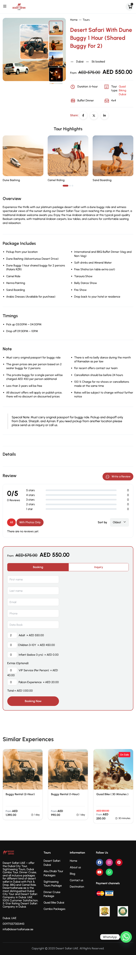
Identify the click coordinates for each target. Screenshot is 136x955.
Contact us (76, 880)
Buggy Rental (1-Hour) (65, 794)
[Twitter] (94, 115)
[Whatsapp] (109, 872)
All (11, 522)
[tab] (38, 567)
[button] (65, 186)
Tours (86, 19)
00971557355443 (13, 923)
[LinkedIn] (104, 115)
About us (75, 867)
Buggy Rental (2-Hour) (20, 794)
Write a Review (121, 476)
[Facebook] (83, 115)
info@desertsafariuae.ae (18, 929)
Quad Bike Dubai (54, 902)
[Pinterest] (119, 862)
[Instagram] (109, 862)
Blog (72, 873)
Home (74, 19)
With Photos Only (30, 522)
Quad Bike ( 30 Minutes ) (112, 794)
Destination (77, 886)
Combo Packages (54, 909)
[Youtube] (99, 872)
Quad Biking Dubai (82, 55)
